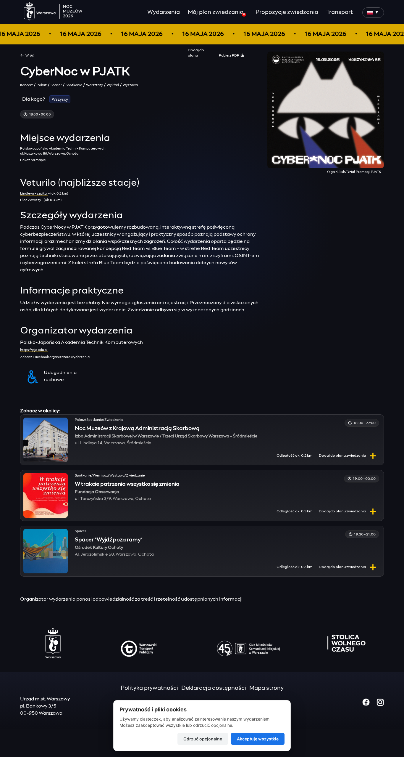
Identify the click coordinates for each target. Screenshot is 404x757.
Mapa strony (266, 688)
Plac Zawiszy (30, 200)
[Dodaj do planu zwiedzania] (373, 456)
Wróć (29, 55)
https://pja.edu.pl (34, 350)
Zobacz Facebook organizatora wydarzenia (55, 357)
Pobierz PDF (229, 55)
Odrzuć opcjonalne (202, 738)
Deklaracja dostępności (213, 688)
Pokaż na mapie (33, 160)
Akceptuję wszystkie (258, 738)
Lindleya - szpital (34, 193)
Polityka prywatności (149, 688)
